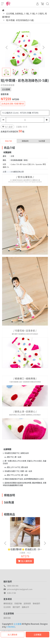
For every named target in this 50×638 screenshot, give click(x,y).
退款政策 (27, 603)
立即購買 (37, 634)
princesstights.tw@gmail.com (19, 589)
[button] (43, 47)
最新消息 (7, 617)
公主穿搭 (7, 607)
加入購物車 (12, 634)
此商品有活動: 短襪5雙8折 (13, 103)
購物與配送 (7, 603)
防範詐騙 (18, 603)
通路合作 (25, 607)
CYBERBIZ (10, 626)
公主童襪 (17, 623)
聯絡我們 (36, 603)
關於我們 (16, 607)
